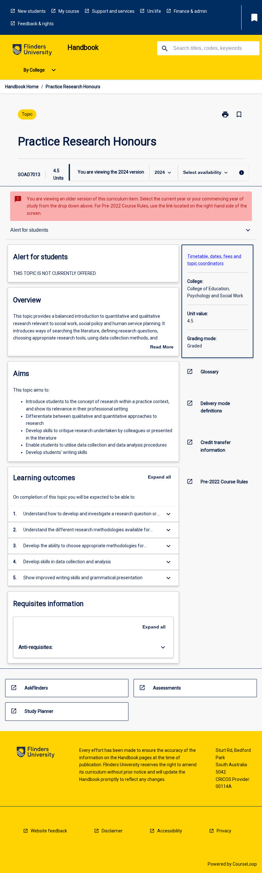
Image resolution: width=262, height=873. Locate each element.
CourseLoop (245, 864)
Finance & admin (190, 11)
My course (68, 11)
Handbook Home (22, 86)
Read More (161, 347)
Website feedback (49, 830)
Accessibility (169, 830)
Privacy (224, 830)
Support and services (113, 11)
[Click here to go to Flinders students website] (32, 51)
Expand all (159, 476)
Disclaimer (112, 830)
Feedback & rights (36, 23)
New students (32, 11)
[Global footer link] (35, 753)
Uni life (154, 11)
